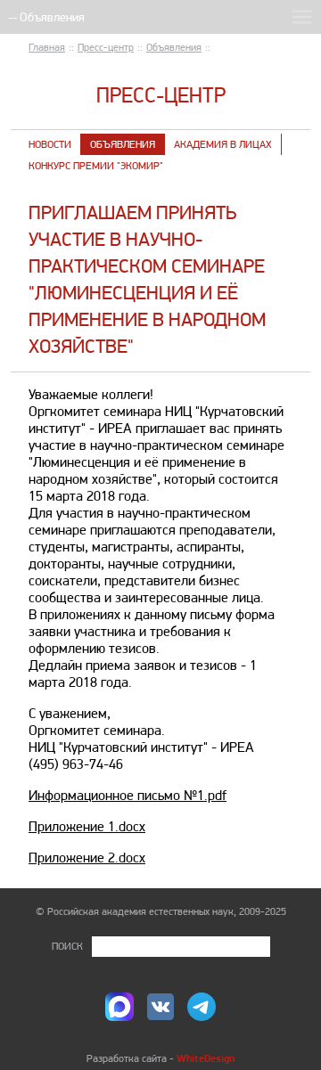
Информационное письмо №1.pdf (127, 795)
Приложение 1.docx (87, 826)
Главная (47, 47)
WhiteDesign (206, 1058)
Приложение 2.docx (87, 857)
